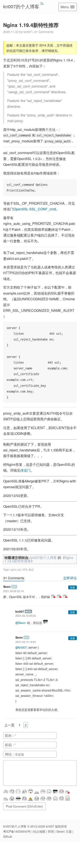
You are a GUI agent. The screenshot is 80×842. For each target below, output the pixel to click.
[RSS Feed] (42, 3)
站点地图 (39, 831)
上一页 (9, 725)
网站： (10, 754)
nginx (13, 569)
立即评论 (70, 578)
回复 (72, 587)
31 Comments (43, 32)
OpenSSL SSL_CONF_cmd (34, 209)
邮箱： (10, 744)
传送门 (25, 470)
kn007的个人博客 (21, 6)
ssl (19, 569)
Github (7, 836)
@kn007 (21, 647)
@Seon (20, 623)
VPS (24, 569)
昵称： (10, 735)
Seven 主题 (64, 831)
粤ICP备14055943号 (17, 831)
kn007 (50, 826)
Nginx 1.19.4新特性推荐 (31, 24)
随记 (31, 569)
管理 (51, 831)
